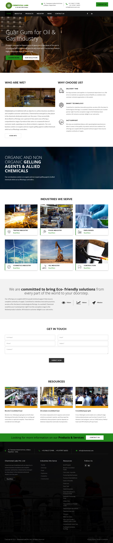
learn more (47, 58)
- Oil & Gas (43, 467)
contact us (59, 13)
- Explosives (43, 473)
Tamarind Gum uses (68, 511)
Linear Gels (66, 501)
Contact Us (102, 4)
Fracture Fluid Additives (70, 478)
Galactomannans (68, 489)
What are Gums (67, 517)
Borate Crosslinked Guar (14, 411)
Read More (10, 479)
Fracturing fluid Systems (70, 475)
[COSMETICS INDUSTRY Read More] (21, 251)
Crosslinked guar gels (83, 411)
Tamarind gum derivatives (70, 508)
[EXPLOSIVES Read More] (91, 216)
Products (29, 13)
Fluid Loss (66, 483)
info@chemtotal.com (73, 7)
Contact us (95, 437)
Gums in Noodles (68, 480)
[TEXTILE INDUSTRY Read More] (21, 216)
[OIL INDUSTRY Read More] (56, 251)
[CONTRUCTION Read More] (91, 251)
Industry (40, 13)
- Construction (44, 479)
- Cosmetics (43, 476)
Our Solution (65, 58)
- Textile (42, 465)
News (49, 13)
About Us (18, 13)
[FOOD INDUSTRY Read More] (56, 216)
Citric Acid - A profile (69, 472)
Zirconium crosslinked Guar (50, 411)
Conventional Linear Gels (70, 524)
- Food (42, 470)
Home (9, 13)
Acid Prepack (67, 465)
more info (13, 135)
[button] (3, 44)
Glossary (65, 514)
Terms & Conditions (102, 539)
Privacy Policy (91, 539)
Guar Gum (66, 486)
